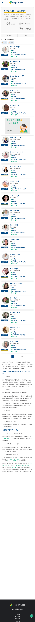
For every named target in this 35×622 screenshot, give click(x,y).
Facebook (14, 467)
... (18, 356)
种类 (26, 35)
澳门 (9, 465)
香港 (31, 463)
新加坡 (5, 465)
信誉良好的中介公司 (13, 460)
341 (22, 356)
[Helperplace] (2, 2)
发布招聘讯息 (6, 438)
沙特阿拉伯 (27, 465)
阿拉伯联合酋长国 (17, 465)
